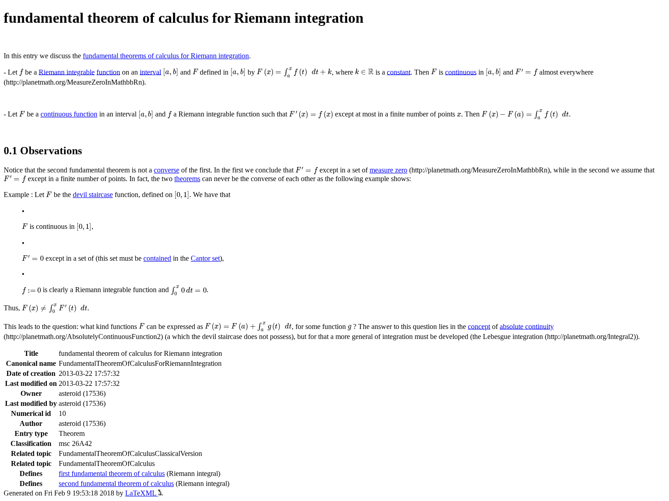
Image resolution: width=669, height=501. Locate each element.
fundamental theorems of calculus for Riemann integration (166, 56)
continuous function (69, 114)
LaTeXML (141, 493)
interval (150, 72)
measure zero (388, 170)
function (108, 72)
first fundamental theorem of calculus (112, 473)
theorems (187, 178)
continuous (460, 72)
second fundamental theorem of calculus (116, 483)
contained (157, 258)
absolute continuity (527, 326)
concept (479, 326)
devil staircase (93, 194)
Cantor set (205, 258)
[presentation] (21, 72)
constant (399, 72)
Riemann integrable (67, 72)
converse (166, 170)
